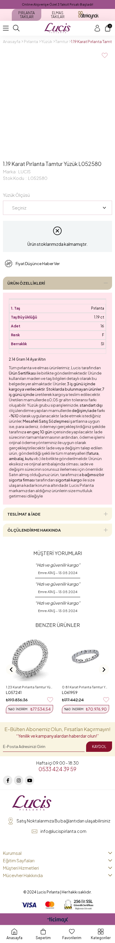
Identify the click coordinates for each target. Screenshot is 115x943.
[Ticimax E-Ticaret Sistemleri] (57, 920)
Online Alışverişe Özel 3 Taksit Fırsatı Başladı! (57, 4)
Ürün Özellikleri (26, 283)
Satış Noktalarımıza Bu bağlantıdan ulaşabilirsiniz (63, 820)
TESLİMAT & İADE (23, 514)
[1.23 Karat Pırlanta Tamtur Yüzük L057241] (29, 657)
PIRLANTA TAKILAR (26, 15)
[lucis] (32, 803)
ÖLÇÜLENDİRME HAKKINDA (34, 530)
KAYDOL (99, 746)
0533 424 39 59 (57, 769)
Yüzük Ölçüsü (16, 195)
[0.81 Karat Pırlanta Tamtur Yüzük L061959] (85, 657)
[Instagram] (18, 780)
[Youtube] (29, 780)
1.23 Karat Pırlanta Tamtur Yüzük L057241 (29, 687)
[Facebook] (7, 780)
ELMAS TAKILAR (58, 15)
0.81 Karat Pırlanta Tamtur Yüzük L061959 (85, 687)
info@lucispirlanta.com (63, 831)
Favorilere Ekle (50, 699)
